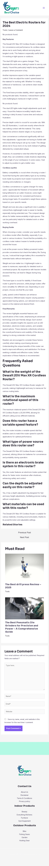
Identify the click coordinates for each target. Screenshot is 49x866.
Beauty (24, 812)
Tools (5, 30)
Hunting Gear (24, 840)
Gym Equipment (24, 821)
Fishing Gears (24, 834)
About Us (24, 792)
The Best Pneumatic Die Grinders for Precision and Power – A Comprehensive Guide (21, 627)
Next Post (24, 537)
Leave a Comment (16, 30)
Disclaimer (25, 795)
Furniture (24, 818)
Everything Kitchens (24, 815)
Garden (24, 837)
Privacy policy (24, 801)
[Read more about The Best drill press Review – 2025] (24, 567)
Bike (24, 831)
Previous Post (24, 532)
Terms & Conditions (24, 798)
